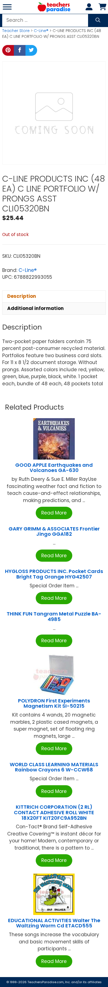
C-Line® (41, 30)
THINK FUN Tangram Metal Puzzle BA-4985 (54, 616)
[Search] (98, 20)
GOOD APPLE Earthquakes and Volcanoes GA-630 (54, 467)
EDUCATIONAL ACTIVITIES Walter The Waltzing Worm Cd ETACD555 (54, 923)
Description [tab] (21, 296)
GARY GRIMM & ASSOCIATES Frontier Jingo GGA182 (54, 531)
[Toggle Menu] (7, 6)
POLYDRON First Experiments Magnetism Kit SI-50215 (54, 703)
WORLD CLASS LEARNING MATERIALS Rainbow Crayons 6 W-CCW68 (54, 767)
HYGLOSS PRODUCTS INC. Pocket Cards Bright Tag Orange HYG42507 (54, 574)
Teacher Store (16, 30)
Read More (54, 513)
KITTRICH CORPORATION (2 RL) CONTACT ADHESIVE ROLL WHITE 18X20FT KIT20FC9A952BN (54, 812)
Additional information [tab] (35, 308)
